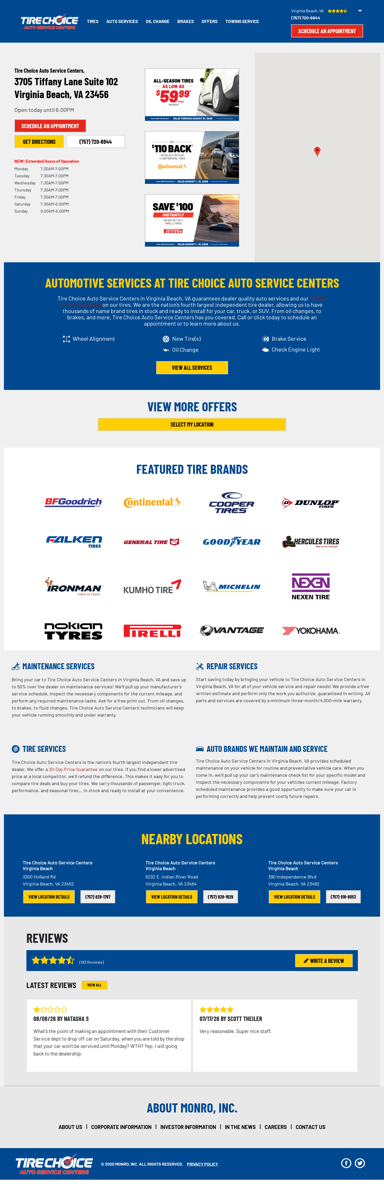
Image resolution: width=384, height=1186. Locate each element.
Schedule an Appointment (327, 30)
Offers (210, 21)
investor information (188, 1127)
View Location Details (48, 897)
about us (70, 1127)
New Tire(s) (186, 338)
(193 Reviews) (91, 962)
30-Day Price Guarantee (73, 769)
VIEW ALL (94, 984)
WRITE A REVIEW (327, 960)
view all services (192, 367)
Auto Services (122, 21)
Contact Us (310, 1127)
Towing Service (242, 21)
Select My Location (192, 424)
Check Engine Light (296, 349)
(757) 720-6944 (305, 17)
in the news (240, 1127)
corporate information (121, 1127)
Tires (92, 21)
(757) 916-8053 (343, 897)
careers (276, 1127)
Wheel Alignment (94, 338)
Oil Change (158, 21)
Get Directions (39, 141)
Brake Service (289, 338)
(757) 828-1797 (97, 897)
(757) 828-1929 (220, 897)
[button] (317, 152)
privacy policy (202, 1163)
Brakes (185, 21)
